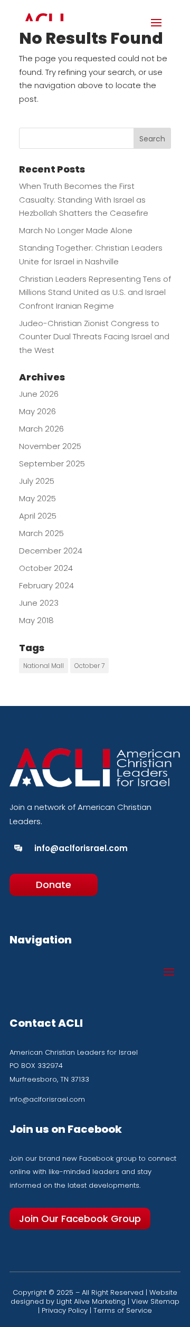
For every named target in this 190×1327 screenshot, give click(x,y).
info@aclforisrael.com (81, 848)
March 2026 (41, 428)
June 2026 (39, 393)
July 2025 (36, 480)
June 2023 (39, 602)
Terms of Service (122, 1310)
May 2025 (37, 498)
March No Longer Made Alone (77, 230)
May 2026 (37, 411)
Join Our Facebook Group (80, 1218)
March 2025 (41, 533)
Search (152, 138)
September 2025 (52, 463)
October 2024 (46, 568)
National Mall (43, 665)
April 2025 (37, 515)
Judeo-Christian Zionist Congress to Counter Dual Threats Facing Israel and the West (94, 337)
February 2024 (46, 585)
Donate (53, 884)
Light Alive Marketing (91, 1301)
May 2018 (36, 620)
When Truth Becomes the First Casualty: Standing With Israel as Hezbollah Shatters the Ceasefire (83, 199)
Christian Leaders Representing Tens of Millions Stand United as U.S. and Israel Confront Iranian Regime (95, 292)
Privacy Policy (65, 1310)
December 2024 (50, 550)
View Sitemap (155, 1301)
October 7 (89, 665)
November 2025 (50, 446)
